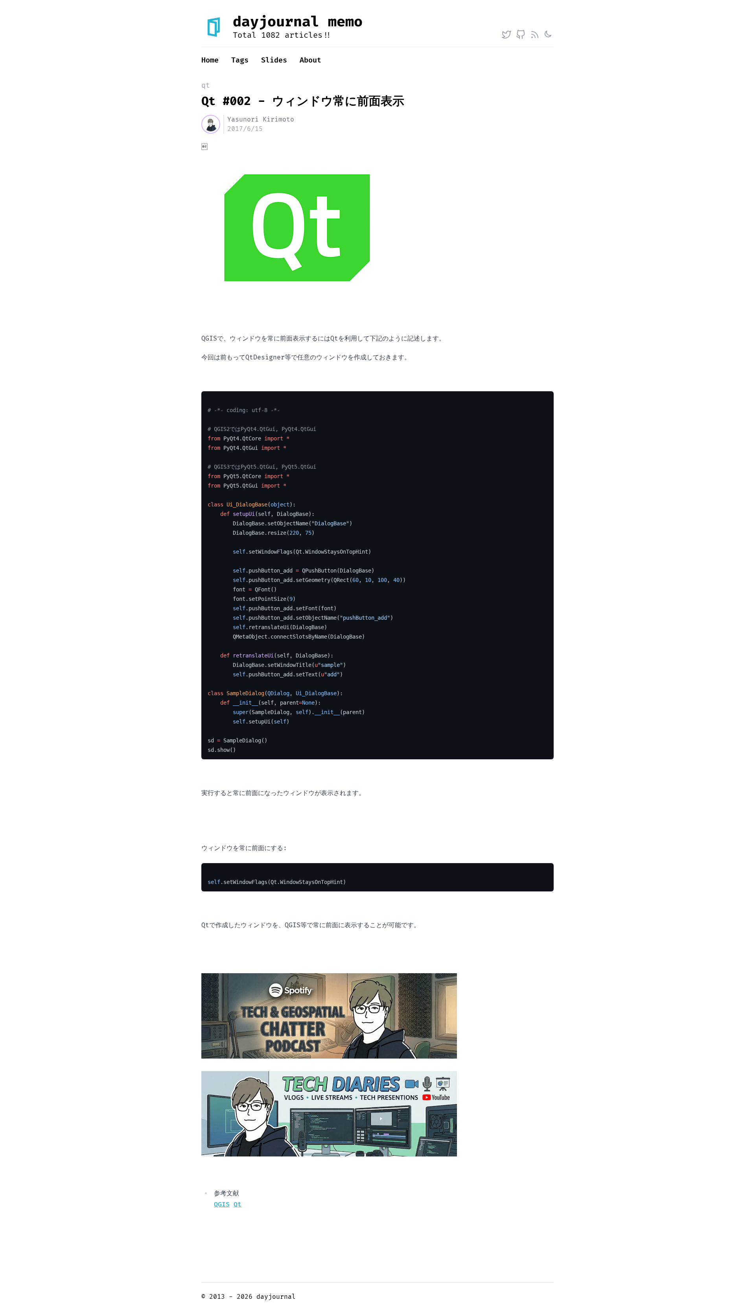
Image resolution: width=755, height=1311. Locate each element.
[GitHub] (520, 34)
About (310, 60)
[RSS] (535, 34)
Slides (274, 60)
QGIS (222, 1204)
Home (210, 60)
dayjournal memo (298, 22)
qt (205, 85)
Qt (237, 1204)
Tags (240, 60)
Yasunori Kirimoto (260, 119)
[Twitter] (506, 34)
